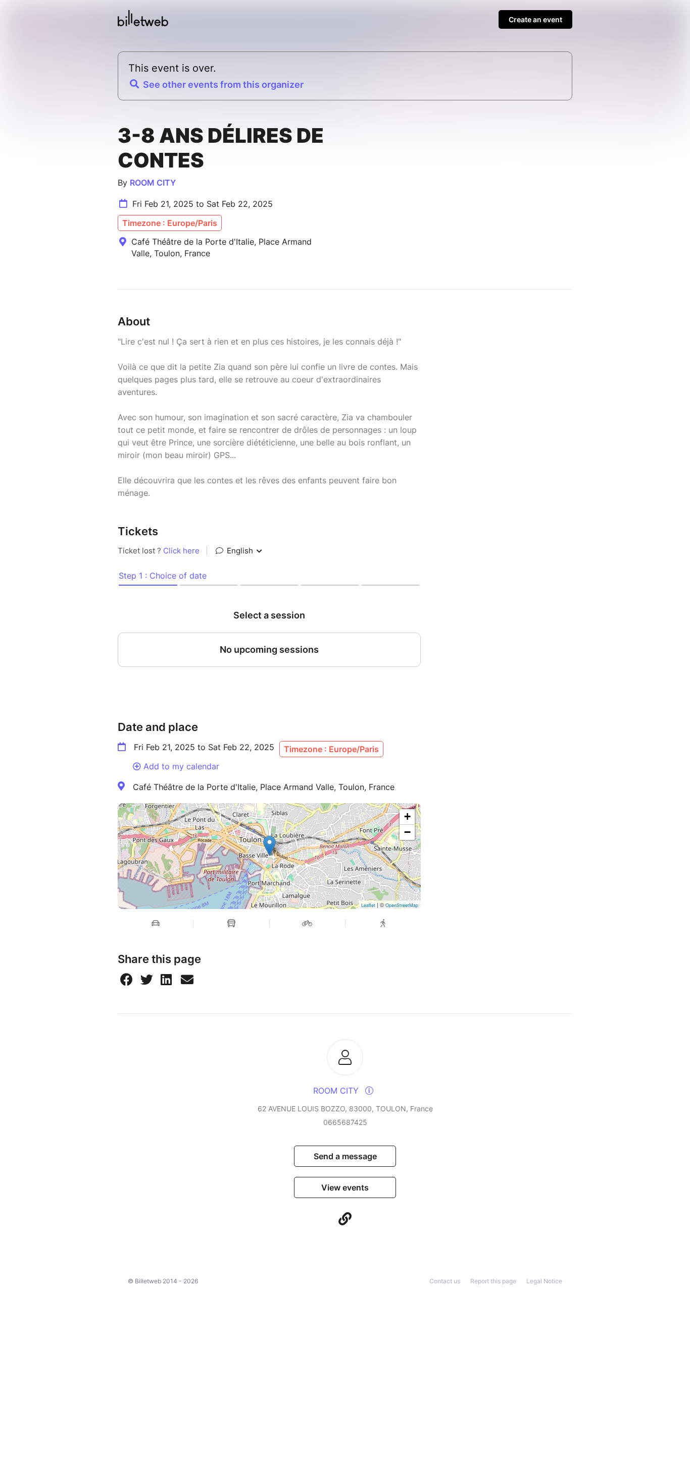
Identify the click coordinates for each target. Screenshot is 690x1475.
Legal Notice (544, 1281)
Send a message (345, 1156)
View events (345, 1187)
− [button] (407, 832)
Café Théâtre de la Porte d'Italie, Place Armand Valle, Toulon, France (264, 787)
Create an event (535, 19)
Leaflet (368, 905)
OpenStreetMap (401, 905)
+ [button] (407, 816)
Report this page (493, 1281)
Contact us (444, 1281)
